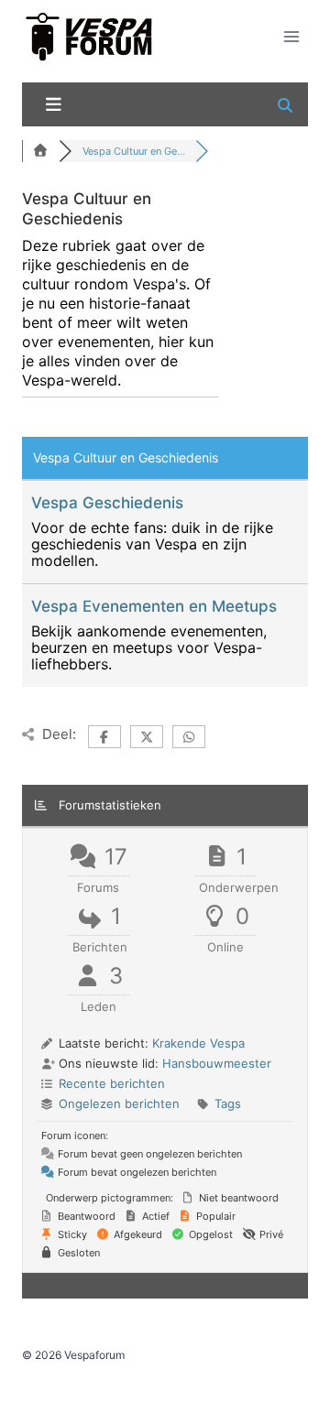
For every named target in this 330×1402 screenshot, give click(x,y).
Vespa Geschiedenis (107, 503)
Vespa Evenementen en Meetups (154, 606)
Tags (227, 1103)
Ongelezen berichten (119, 1103)
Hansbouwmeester (216, 1063)
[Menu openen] (291, 36)
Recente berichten (112, 1083)
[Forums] (40, 151)
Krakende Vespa (198, 1043)
